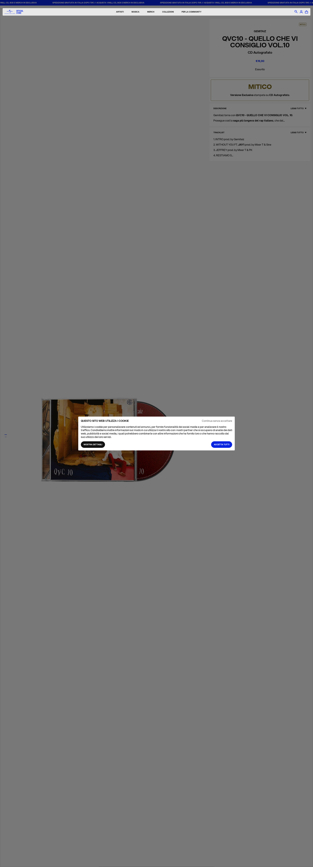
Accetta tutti (221, 444)
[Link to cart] (306, 12)
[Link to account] (301, 12)
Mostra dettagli (93, 444)
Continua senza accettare (217, 421)
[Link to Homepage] (14, 12)
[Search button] (296, 12)
